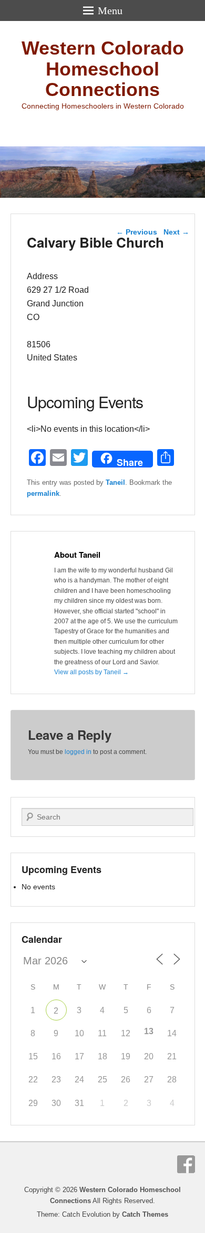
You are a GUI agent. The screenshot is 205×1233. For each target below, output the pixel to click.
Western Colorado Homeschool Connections (103, 68)
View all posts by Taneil (91, 672)
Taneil (115, 482)
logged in (78, 752)
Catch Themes (145, 1214)
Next (176, 232)
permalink (43, 493)
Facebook (186, 1164)
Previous (136, 232)
